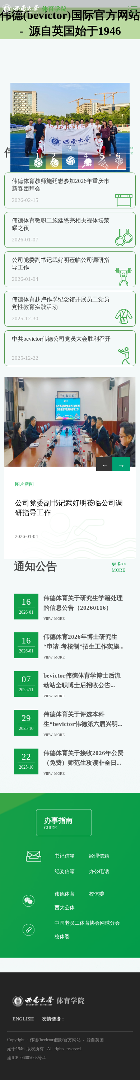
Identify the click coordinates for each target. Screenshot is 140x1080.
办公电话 (99, 870)
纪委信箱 (65, 870)
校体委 (96, 893)
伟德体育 (65, 893)
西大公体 (65, 907)
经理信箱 (99, 855)
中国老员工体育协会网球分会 (87, 922)
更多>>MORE (119, 566)
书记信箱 (65, 855)
